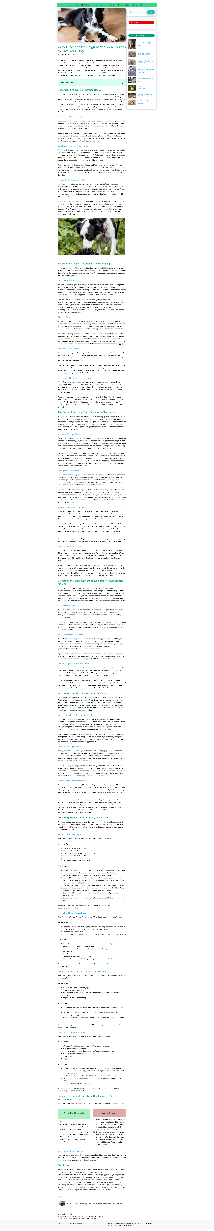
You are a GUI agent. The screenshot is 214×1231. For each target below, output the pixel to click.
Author (60, 1197)
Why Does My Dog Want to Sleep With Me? (145, 95)
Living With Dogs (123, 5)
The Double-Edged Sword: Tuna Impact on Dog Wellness (78, 1218)
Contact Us (148, 1223)
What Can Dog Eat (66, 1214)
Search (151, 12)
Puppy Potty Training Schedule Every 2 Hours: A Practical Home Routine (146, 71)
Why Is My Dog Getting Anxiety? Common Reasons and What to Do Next (146, 61)
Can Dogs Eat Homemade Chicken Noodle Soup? (144, 53)
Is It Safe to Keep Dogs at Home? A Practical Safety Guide (144, 44)
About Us (141, 1223)
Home (70, 5)
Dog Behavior (110, 5)
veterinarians (75, 1103)
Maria (69, 1201)
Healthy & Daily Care (82, 5)
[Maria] (62, 1205)
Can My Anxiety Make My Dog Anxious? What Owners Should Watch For (146, 80)
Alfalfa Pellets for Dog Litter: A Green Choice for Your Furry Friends (81, 1216)
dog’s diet (99, 384)
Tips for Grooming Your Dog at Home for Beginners (146, 87)
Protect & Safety (138, 5)
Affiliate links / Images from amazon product (122, 1223)
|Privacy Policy (113, 1225)
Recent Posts (66, 1197)
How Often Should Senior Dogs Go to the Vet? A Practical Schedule (146, 102)
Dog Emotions (97, 5)
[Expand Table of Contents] (123, 83)
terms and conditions (125, 1225)
